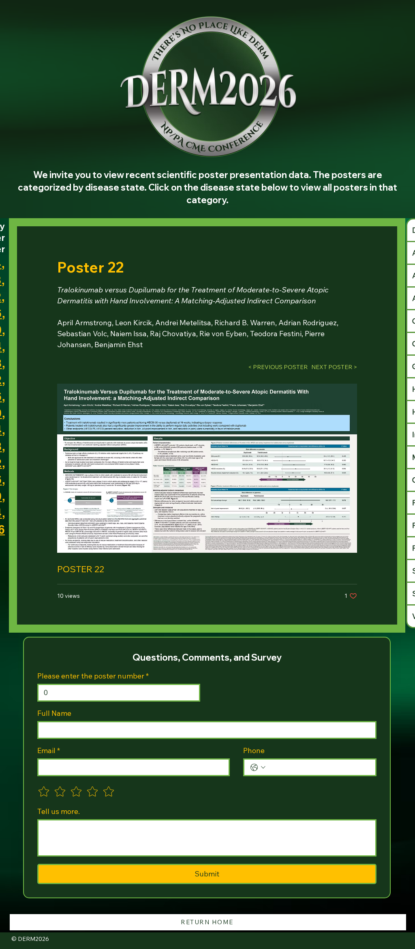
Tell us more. (58, 811)
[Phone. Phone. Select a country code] (258, 767)
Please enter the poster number (93, 676)
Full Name (54, 713)
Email (48, 750)
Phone (254, 750)
